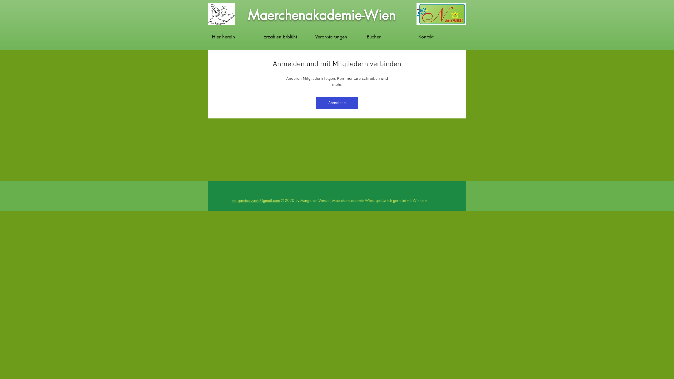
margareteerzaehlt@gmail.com (255, 200)
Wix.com (420, 200)
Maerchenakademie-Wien (322, 15)
